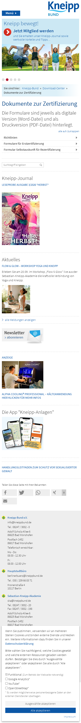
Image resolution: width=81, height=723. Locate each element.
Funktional (35, 674)
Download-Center (54, 88)
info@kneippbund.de (19, 522)
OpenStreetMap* (18, 688)
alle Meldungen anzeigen (20, 320)
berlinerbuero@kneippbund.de (25, 575)
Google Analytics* (19, 679)
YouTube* (14, 683)
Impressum (70, 716)
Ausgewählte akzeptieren (40, 703)
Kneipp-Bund (30, 88)
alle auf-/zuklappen (68, 131)
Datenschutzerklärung (19, 643)
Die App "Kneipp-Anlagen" (28, 412)
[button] (40, 138)
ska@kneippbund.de (19, 600)
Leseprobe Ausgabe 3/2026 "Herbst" (25, 185)
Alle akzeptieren (40, 710)
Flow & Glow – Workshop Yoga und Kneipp (30, 266)
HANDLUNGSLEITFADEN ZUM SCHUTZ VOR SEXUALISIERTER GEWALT (39, 469)
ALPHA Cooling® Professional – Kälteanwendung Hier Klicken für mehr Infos (37, 395)
